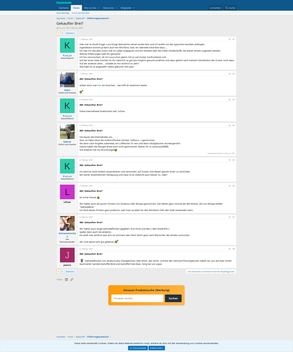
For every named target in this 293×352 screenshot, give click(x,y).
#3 (234, 99)
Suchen (173, 298)
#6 (234, 185)
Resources (108, 7)
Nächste (69, 33)
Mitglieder (126, 7)
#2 (234, 73)
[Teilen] (230, 39)
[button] (99, 8)
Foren (76, 7)
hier (99, 85)
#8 (234, 249)
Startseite (64, 7)
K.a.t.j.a (62, 28)
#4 (234, 125)
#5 (234, 160)
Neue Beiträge (62, 13)
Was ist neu (90, 7)
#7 (234, 217)
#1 (234, 39)
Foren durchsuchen (81, 13)
